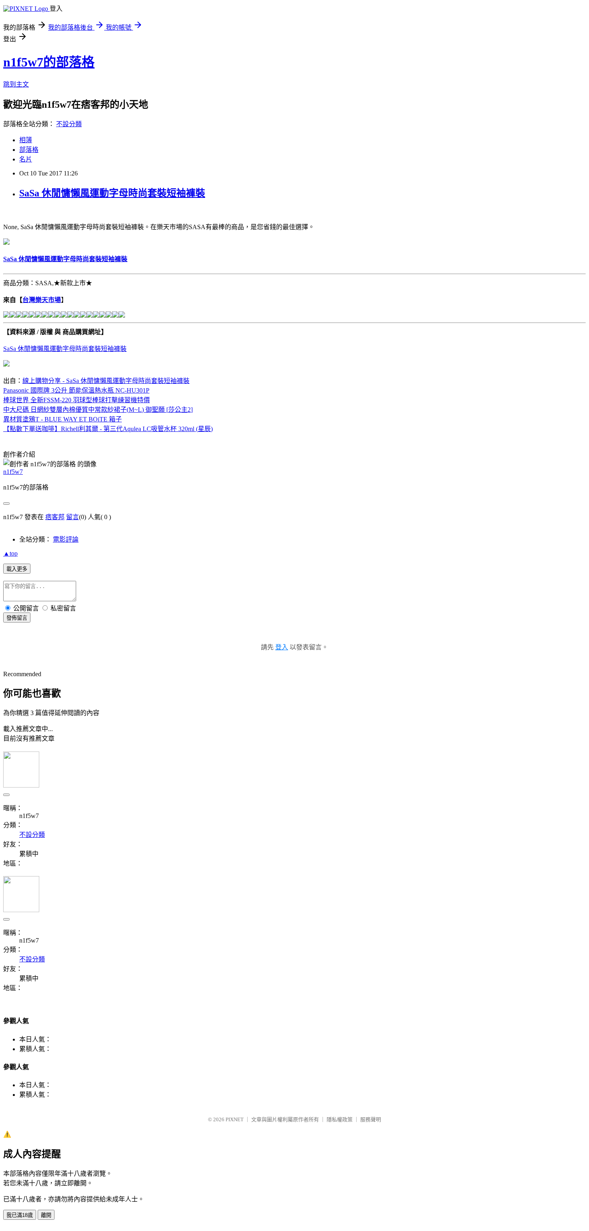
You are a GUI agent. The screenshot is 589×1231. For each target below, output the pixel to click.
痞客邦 (55, 517)
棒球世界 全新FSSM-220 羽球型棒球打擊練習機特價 (76, 400)
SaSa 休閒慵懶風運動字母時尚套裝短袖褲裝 (112, 193)
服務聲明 (370, 1119)
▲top (10, 553)
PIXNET (235, 1119)
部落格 (28, 149)
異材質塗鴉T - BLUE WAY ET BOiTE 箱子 (62, 419)
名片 (25, 159)
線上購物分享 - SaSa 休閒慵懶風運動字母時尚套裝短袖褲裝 (106, 380)
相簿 (25, 140)
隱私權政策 (340, 1119)
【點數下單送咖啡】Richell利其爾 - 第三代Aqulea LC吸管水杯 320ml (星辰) (108, 428)
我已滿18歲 (19, 1215)
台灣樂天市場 (41, 299)
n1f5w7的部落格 (49, 62)
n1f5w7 (13, 471)
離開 (46, 1215)
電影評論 (66, 539)
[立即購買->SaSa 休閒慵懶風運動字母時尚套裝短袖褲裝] (6, 242)
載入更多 (16, 569)
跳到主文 (16, 84)
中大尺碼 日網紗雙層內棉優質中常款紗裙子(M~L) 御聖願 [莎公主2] (98, 409)
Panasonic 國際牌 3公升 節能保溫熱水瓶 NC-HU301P (76, 390)
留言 (72, 517)
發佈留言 (16, 618)
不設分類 (69, 124)
